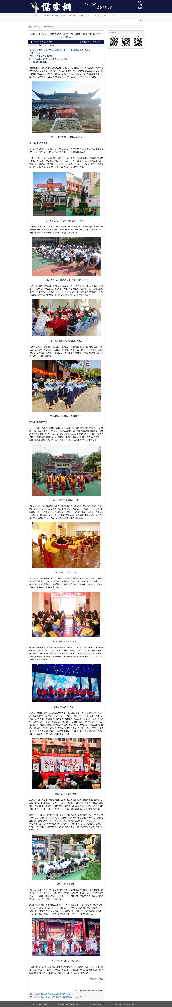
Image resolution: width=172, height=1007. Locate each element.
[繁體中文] (141, 2)
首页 (30, 15)
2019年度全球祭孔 (48, 27)
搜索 (141, 20)
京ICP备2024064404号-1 (97, 1004)
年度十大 (89, 15)
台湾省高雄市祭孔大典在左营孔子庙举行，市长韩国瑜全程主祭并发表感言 (59, 997)
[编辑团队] (141, 8)
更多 (101, 990)
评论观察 (72, 15)
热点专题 (55, 15)
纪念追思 (105, 15)
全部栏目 (113, 15)
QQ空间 (95, 990)
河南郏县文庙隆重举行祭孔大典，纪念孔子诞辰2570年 (53, 994)
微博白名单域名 (43, 1004)
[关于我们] (141, 5)
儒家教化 (63, 15)
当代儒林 (80, 15)
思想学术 (38, 15)
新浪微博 (84, 990)
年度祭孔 (37, 27)
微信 (90, 990)
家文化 (97, 15)
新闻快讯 (46, 15)
